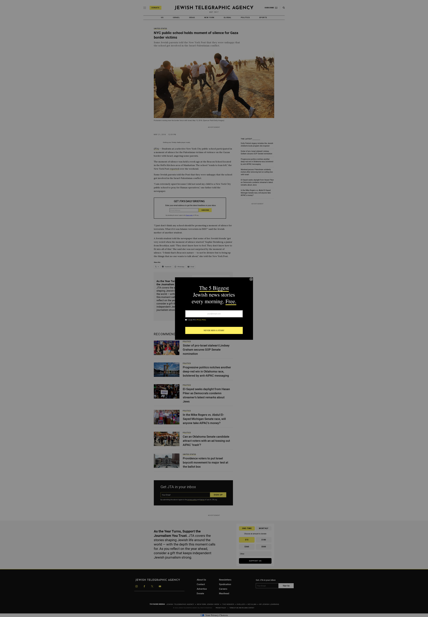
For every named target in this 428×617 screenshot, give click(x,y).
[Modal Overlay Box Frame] (214, 308)
